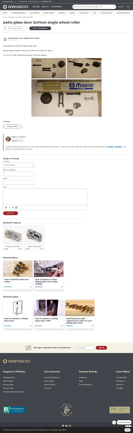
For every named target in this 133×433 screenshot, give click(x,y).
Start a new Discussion (40, 28)
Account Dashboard (51, 377)
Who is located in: (9, 170)
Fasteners (62, 13)
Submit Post (10, 213)
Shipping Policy (9, 377)
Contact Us (120, 381)
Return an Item (49, 385)
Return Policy (8, 381)
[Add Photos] (16, 207)
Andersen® (83, 377)
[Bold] (6, 207)
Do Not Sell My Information (13, 392)
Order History (49, 381)
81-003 (118, 147)
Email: (5, 178)
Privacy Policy (8, 385)
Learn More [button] (62, 430)
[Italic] (9, 207)
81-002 (110, 147)
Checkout (48, 388)
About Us (119, 385)
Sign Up (101, 348)
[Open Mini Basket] (128, 7)
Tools (94, 13)
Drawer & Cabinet (49, 13)
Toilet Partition (84, 13)
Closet (5, 13)
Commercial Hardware (18, 13)
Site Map (119, 388)
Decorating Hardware (123, 13)
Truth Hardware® (85, 385)
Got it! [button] (127, 430)
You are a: (6, 161)
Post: (5, 187)
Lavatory (72, 13)
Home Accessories (106, 13)
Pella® (81, 381)
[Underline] (13, 207)
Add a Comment (13, 126)
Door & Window (34, 13)
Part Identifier (121, 377)
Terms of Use (8, 388)
